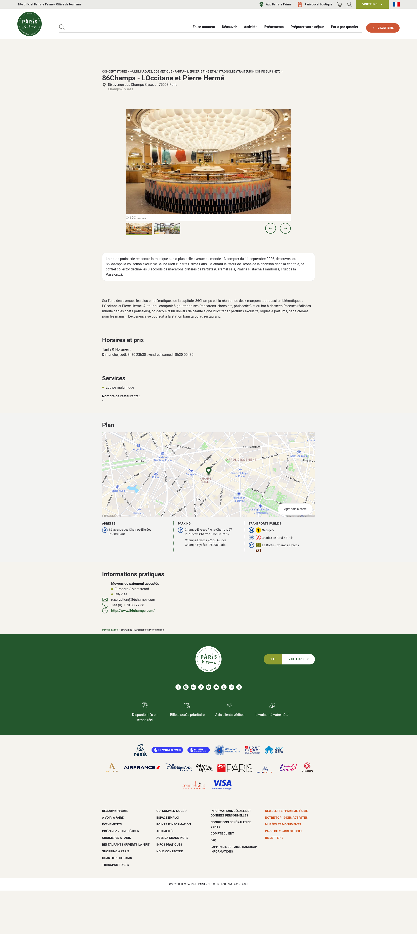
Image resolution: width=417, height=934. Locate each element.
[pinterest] (208, 687)
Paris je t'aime (110, 629)
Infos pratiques (169, 844)
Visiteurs (296, 659)
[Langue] (396, 4)
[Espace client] (349, 4)
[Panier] (339, 4)
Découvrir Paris (115, 811)
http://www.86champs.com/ (133, 611)
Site (273, 659)
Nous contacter (169, 851)
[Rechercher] (62, 27)
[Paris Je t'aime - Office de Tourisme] (29, 24)
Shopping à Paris (115, 851)
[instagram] (186, 687)
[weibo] (231, 687)
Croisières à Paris (116, 838)
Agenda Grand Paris (172, 838)
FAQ (213, 840)
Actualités (165, 831)
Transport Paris (115, 864)
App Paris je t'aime (278, 4)
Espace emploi (167, 817)
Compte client (222, 833)
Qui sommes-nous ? (171, 811)
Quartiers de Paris (117, 858)
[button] (270, 228)
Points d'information (173, 824)
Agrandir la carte (295, 509)
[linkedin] (193, 687)
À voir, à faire (113, 817)
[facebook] (178, 687)
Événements (112, 824)
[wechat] (216, 687)
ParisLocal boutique (318, 4)
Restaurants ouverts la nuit (126, 844)
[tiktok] (201, 687)
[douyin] (224, 687)
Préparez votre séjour (120, 831)
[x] (239, 687)
